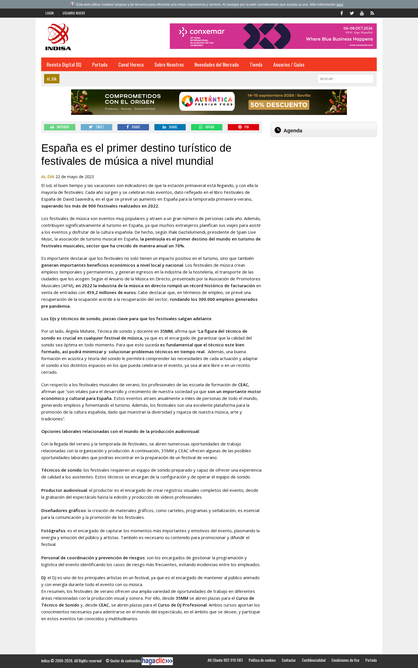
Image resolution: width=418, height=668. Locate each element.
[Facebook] (341, 12)
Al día (47, 176)
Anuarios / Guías (288, 64)
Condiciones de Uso (345, 660)
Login (49, 13)
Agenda (293, 130)
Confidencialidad (314, 660)
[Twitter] (351, 12)
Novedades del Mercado (216, 64)
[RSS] (372, 12)
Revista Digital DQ (64, 64)
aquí (339, 5)
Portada (99, 64)
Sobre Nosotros (169, 64)
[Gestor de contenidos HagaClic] (157, 661)
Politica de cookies (262, 660)
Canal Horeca (131, 64)
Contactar (289, 660)
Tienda (256, 64)
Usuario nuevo (74, 13)
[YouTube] (362, 12)
